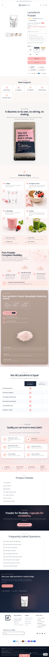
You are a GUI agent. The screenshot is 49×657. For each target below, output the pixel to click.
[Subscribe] (23, 633)
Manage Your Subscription (16, 622)
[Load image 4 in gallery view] (20, 35)
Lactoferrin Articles (28, 618)
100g (43, 49)
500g (37, 54)
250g (30, 54)
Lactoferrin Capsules (18, 618)
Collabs (26, 625)
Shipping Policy (28, 623)
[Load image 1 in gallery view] (7, 35)
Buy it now (36, 62)
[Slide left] (4, 34)
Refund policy (27, 621)
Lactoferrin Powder (17, 619)
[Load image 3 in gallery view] (15, 35)
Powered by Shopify (28, 643)
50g (36, 49)
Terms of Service (28, 619)
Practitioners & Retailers (18, 624)
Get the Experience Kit (24, 524)
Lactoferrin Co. (22, 643)
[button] (2, 5)
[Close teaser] (30, 653)
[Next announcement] (46, 1)
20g (30, 49)
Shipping (29, 24)
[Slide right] (23, 34)
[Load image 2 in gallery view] (11, 35)
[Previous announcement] (2, 1)
